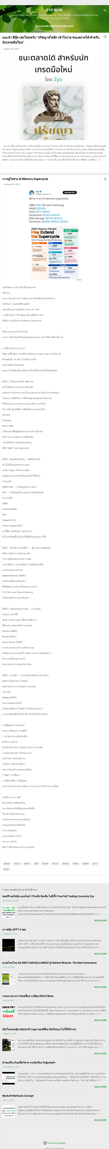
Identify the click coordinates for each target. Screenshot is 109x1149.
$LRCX (17, 863)
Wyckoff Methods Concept (18, 1095)
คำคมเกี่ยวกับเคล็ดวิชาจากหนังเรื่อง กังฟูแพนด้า (28, 1062)
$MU (36, 863)
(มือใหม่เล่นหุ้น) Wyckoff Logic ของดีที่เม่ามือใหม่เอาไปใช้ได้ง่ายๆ (39, 1029)
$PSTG (55, 863)
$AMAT (7, 863)
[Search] (105, 11)
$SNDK (85, 863)
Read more (100, 920)
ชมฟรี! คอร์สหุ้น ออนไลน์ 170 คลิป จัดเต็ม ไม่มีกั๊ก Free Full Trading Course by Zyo (48, 896)
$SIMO (76, 863)
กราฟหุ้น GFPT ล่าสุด (14, 929)
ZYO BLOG (54, 10)
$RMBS (65, 863)
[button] (105, 37)
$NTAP (45, 863)
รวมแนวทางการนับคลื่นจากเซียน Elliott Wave (28, 996)
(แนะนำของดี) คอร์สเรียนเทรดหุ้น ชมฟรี (54, 26)
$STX (95, 863)
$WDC (6, 869)
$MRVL (27, 863)
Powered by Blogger (56, 1143)
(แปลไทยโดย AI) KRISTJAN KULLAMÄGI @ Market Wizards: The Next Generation (49, 962)
